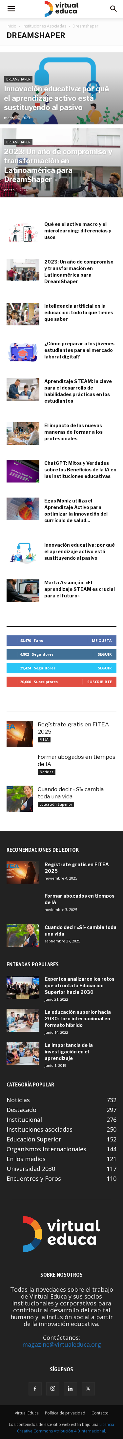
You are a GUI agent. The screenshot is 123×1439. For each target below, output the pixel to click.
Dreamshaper (18, 79)
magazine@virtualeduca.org (61, 1344)
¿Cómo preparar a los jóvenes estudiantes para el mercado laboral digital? (79, 350)
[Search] (114, 9)
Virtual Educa (27, 1413)
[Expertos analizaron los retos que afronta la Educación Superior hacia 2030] (23, 987)
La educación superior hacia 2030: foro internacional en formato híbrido (78, 1018)
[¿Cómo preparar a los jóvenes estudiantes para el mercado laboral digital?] (23, 351)
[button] (11, 9)
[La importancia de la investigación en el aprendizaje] (23, 1053)
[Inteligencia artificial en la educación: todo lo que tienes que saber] (23, 314)
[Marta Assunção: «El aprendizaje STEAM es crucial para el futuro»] (23, 590)
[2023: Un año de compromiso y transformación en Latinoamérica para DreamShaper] (61, 178)
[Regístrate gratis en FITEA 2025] (20, 734)
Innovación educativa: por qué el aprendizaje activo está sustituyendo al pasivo (79, 551)
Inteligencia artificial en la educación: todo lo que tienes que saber (78, 312)
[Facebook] (35, 1388)
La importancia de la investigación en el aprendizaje (69, 1051)
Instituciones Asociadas (44, 26)
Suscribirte (99, 681)
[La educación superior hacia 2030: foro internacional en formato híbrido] (23, 1020)
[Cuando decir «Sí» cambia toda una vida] (20, 799)
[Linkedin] (70, 1388)
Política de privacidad (65, 1413)
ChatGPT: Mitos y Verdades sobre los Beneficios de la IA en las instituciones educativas (80, 469)
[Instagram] (52, 1388)
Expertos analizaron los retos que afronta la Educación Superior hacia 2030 (79, 985)
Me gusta (102, 640)
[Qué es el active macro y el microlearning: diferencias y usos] (23, 232)
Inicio (11, 26)
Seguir (105, 654)
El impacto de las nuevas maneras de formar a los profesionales (73, 432)
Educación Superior (56, 804)
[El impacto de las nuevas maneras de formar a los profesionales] (23, 433)
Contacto (100, 1413)
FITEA (44, 739)
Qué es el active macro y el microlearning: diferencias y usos (77, 230)
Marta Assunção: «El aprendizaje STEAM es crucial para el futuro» (79, 589)
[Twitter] (88, 1388)
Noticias (46, 772)
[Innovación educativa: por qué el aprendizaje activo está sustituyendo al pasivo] (61, 105)
